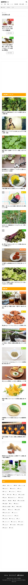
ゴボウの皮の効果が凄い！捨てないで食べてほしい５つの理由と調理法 (7, 47)
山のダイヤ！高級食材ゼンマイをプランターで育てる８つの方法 (14, 225)
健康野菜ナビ (5, 2)
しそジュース (6, 521)
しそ (19, 518)
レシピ (11, 4)
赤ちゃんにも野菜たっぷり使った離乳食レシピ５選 (14, 381)
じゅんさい (6, 524)
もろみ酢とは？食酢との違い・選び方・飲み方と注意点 (14, 307)
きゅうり (11, 509)
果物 (8, 4)
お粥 (10, 500)
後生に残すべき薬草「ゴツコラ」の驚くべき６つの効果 (14, 151)
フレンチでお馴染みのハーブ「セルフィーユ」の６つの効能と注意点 (14, 475)
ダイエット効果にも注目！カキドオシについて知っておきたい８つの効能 (14, 283)
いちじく (5, 491)
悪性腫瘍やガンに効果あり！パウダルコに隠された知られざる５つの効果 (14, 170)
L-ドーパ (10, 485)
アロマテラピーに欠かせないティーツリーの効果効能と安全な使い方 (14, 362)
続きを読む (10, 32)
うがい (20, 491)
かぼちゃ (17, 503)
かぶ (11, 503)
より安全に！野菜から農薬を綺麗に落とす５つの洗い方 (14, 343)
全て (2, 4)
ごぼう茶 (5, 518)
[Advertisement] (20, 23)
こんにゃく (15, 512)
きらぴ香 (18, 509)
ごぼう (17, 515)
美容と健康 (21, 4)
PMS (16, 485)
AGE (5, 485)
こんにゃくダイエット (8, 515)
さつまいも (12, 518)
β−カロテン (13, 488)
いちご (20, 488)
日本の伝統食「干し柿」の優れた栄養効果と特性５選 (14, 437)
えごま (15, 494)
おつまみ (21, 497)
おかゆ (5, 497)
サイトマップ (12, 575)
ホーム (6, 575)
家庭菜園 (16, 4)
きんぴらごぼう (7, 512)
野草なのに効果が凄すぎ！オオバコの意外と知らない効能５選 (14, 113)
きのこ (5, 509)
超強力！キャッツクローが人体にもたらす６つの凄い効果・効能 (14, 132)
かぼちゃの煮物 (7, 506)
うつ (5, 494)
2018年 (8, 7)
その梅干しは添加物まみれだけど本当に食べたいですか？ (14, 264)
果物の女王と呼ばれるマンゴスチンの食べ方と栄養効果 (7, 28)
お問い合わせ (20, 575)
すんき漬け (21, 524)
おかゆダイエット (13, 497)
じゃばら (21, 521)
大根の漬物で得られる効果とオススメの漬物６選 (13, 188)
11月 (13, 7)
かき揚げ (5, 503)
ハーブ (26, 4)
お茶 (15, 500)
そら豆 (11, 527)
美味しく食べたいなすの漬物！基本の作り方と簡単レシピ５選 (14, 206)
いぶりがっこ (13, 491)
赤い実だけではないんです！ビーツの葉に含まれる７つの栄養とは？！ (14, 245)
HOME (3, 7)
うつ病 (10, 494)
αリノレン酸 (22, 485)
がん (14, 506)
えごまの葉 (22, 494)
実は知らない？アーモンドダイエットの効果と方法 (14, 325)
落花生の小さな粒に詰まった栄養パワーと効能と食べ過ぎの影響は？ (14, 456)
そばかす (5, 527)
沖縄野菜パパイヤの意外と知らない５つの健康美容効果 (14, 418)
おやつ (5, 500)
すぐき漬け (13, 524)
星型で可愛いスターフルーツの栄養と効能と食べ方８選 (14, 399)
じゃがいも (14, 521)
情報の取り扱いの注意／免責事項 (14, 578)
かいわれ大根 (21, 500)
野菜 (5, 4)
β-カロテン (6, 488)
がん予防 (19, 506)
